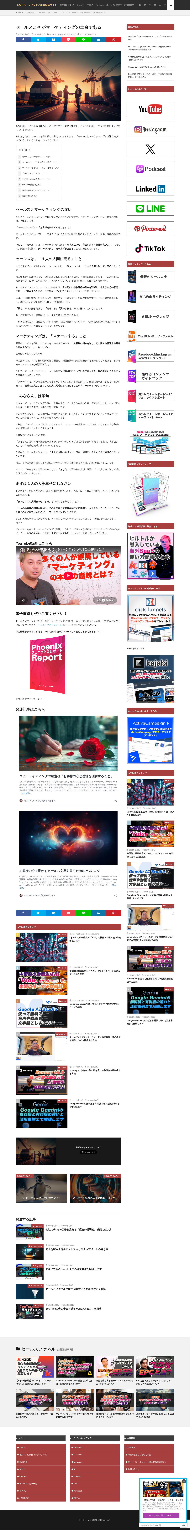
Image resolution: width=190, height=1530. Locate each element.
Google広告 (38, 1226)
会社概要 (132, 1447)
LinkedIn (77, 1476)
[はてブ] (53, 39)
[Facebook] (23, 39)
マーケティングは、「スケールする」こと (39, 168)
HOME (20, 12)
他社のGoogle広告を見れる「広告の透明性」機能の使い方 (79, 1229)
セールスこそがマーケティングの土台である (88, 13)
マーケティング (44, 13)
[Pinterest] (113, 39)
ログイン (23, 1491)
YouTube (78, 1447)
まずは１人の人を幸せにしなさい (35, 179)
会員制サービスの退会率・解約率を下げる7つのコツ (34, 1415)
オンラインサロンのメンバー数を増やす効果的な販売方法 (74, 1415)
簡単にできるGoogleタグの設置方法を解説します (74, 1269)
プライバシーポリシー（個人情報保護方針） (147, 1462)
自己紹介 (80, 5)
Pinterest (78, 1491)
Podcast (100, 5)
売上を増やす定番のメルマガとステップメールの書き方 (77, 1249)
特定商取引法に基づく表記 (139, 1454)
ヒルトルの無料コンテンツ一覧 (33, 1454)
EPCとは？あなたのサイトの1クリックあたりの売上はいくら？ (154, 1382)
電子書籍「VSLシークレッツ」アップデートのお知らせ (150, 37)
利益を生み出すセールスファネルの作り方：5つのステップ (115, 1382)
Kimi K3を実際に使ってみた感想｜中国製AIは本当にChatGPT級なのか (150, 75)
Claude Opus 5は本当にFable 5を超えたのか (147, 67)
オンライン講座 (113, 5)
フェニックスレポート (87, 34)
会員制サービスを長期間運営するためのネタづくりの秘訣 (115, 1415)
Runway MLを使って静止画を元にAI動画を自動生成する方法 (95, 1072)
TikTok (77, 1498)
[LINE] (83, 39)
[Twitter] (38, 39)
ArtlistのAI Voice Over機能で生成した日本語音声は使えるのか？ (74, 1382)
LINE (76, 1483)
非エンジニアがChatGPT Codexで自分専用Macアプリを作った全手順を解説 (150, 48)
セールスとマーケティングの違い (35, 156)
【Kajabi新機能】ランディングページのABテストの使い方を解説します (34, 1382)
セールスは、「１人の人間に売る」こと (38, 162)
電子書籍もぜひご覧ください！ (34, 190)
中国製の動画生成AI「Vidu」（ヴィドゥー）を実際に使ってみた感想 (95, 972)
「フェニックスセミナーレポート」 (53, 624)
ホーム (22, 1447)
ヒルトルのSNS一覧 (137, 89)
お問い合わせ (134, 1469)
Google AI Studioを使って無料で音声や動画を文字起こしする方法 (94, 1005)
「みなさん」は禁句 (29, 173)
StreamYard (62, 1034)
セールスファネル (60, 13)
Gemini (63, 1001)
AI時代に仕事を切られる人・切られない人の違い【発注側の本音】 (149, 58)
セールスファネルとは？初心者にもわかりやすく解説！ (77, 1288)
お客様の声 (129, 5)
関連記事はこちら (28, 196)
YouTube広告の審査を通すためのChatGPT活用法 (73, 1308)
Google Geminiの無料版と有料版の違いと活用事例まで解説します (95, 1105)
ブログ (90, 5)
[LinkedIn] (98, 39)
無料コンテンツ (67, 5)
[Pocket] (68, 39)
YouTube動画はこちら (30, 184)
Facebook (78, 1454)
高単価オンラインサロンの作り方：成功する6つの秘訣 (155, 1415)
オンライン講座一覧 (28, 1483)
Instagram (78, 1462)
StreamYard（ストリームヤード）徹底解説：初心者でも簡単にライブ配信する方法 (95, 1038)
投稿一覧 (30, 13)
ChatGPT (39, 1305)
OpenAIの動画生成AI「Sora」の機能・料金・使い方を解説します (95, 939)
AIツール (63, 934)
